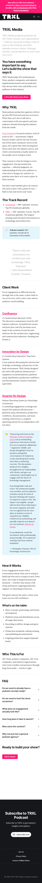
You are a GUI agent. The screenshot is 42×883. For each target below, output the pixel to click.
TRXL (7, 212)
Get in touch (9, 757)
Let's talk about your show (16, 97)
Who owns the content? (13, 726)
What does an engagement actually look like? (15, 710)
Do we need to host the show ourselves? (16, 699)
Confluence (9, 313)
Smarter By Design (14, 396)
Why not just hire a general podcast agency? (15, 735)
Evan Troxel (7, 133)
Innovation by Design (15, 351)
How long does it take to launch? (18, 719)
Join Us (21, 852)
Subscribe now (23, 834)
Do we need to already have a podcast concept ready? (16, 689)
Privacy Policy (21, 856)
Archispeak (10, 204)
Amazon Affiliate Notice (20, 860)
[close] (39, 6)
